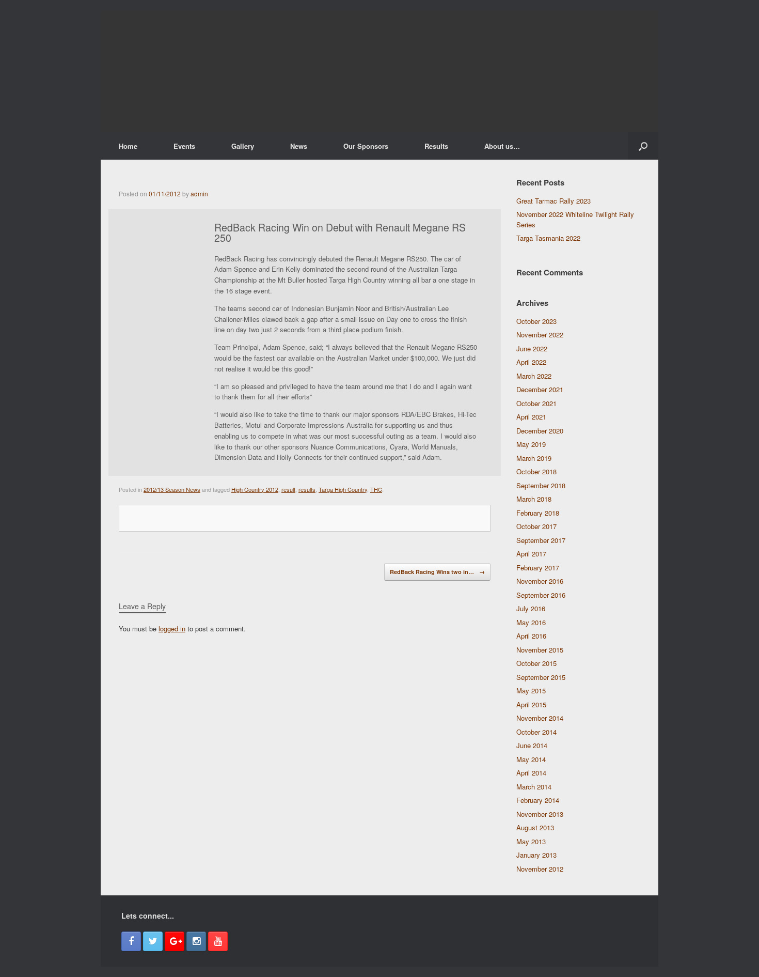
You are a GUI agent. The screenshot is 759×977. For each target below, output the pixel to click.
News (298, 146)
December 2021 (539, 389)
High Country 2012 (254, 489)
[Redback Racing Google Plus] (174, 941)
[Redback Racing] (379, 71)
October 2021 (536, 403)
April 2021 (531, 417)
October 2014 (536, 732)
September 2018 (540, 485)
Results (436, 146)
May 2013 (531, 841)
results (306, 489)
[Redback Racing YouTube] (218, 941)
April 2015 (531, 704)
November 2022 (539, 334)
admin (199, 193)
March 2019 (533, 458)
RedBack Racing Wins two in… (437, 572)
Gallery (242, 146)
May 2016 (531, 622)
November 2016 (539, 581)
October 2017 (536, 526)
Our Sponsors (365, 146)
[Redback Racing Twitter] (153, 941)
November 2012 (539, 869)
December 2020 (539, 431)
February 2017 (537, 567)
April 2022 (531, 362)
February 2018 (537, 513)
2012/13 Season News (172, 489)
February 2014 (537, 800)
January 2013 (536, 855)
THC (376, 489)
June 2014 (531, 745)
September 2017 (540, 540)
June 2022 (531, 348)
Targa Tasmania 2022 (548, 238)
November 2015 (539, 650)
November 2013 (539, 814)
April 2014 (531, 773)
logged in (172, 628)
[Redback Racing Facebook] (131, 941)
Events (184, 146)
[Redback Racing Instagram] (196, 941)
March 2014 (533, 787)
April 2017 (531, 554)
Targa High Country (343, 489)
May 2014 (531, 759)
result (288, 489)
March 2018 (533, 499)
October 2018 (536, 471)
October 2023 (536, 321)
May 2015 (531, 690)
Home (128, 146)
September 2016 (540, 595)
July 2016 (530, 608)
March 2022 (533, 376)
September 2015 (540, 677)
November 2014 (539, 718)
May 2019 (531, 444)
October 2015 (536, 663)
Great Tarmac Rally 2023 (553, 201)
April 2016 (531, 636)
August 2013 (535, 827)
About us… (502, 146)
